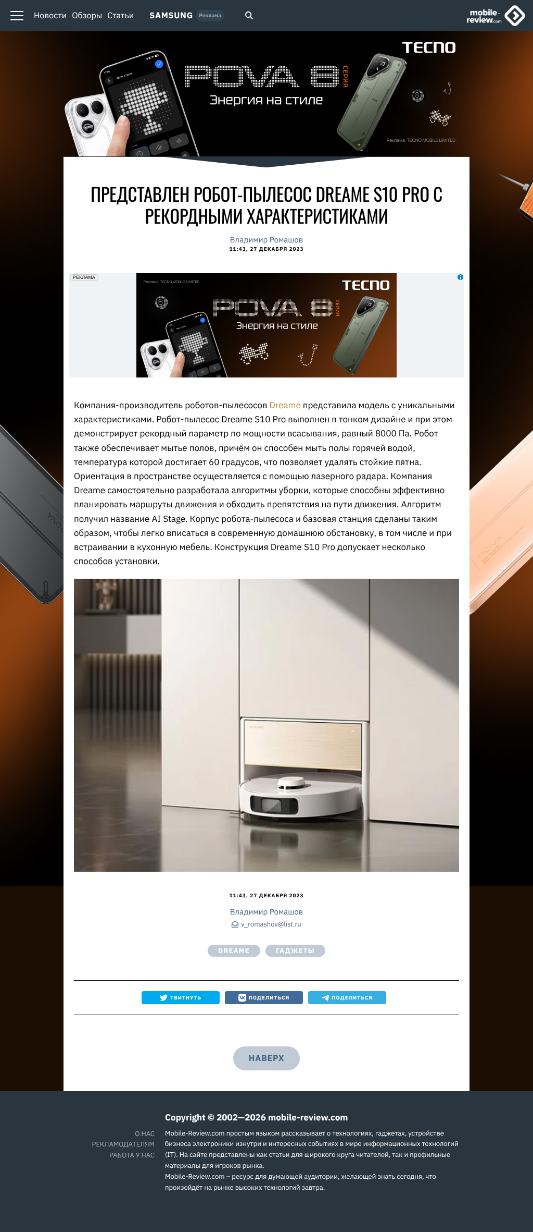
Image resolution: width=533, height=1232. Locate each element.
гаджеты (295, 950)
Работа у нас (132, 1155)
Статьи (120, 16)
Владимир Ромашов (266, 240)
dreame (234, 950)
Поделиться (269, 997)
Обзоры (87, 16)
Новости (50, 16)
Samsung (171, 16)
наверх (266, 1058)
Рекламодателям (123, 1144)
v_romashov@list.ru (271, 925)
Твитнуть (185, 997)
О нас (145, 1133)
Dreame (286, 405)
